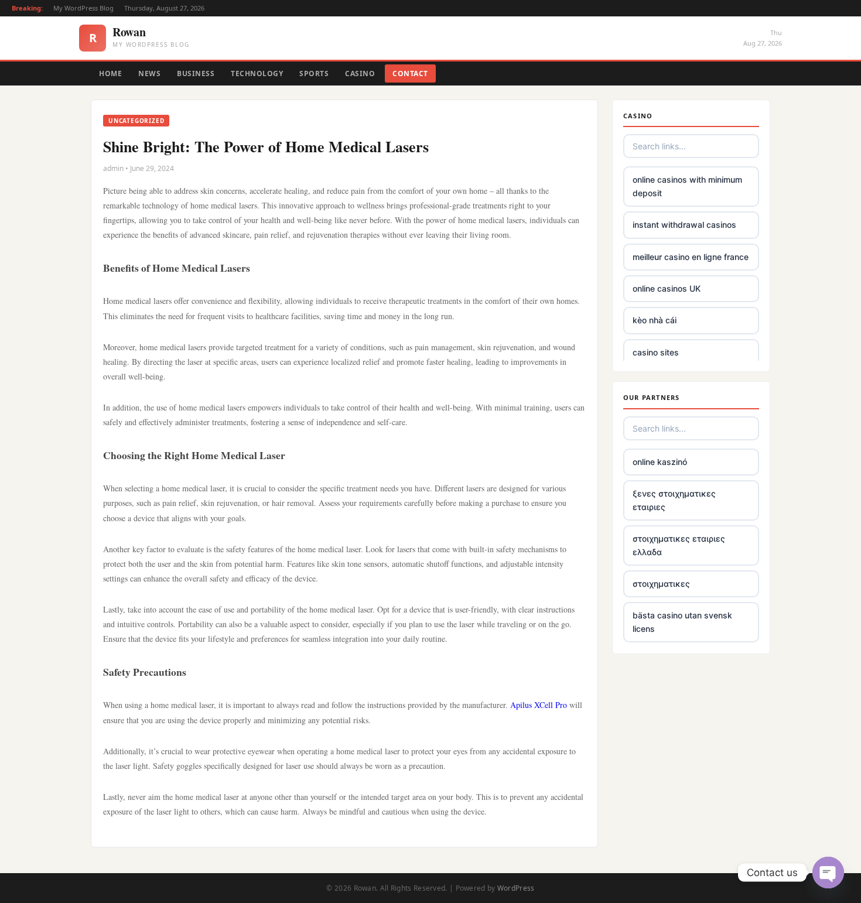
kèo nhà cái (654, 320)
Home (110, 73)
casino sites (656, 352)
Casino (360, 73)
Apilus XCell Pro (538, 704)
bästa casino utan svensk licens (682, 621)
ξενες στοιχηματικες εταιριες (674, 499)
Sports (314, 73)
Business (195, 73)
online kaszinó (660, 462)
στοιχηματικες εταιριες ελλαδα (679, 544)
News (149, 73)
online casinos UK (667, 288)
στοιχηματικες (661, 584)
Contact (410, 73)
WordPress (516, 888)
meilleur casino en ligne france (691, 257)
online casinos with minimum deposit (687, 186)
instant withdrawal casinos (684, 225)
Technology (257, 73)
